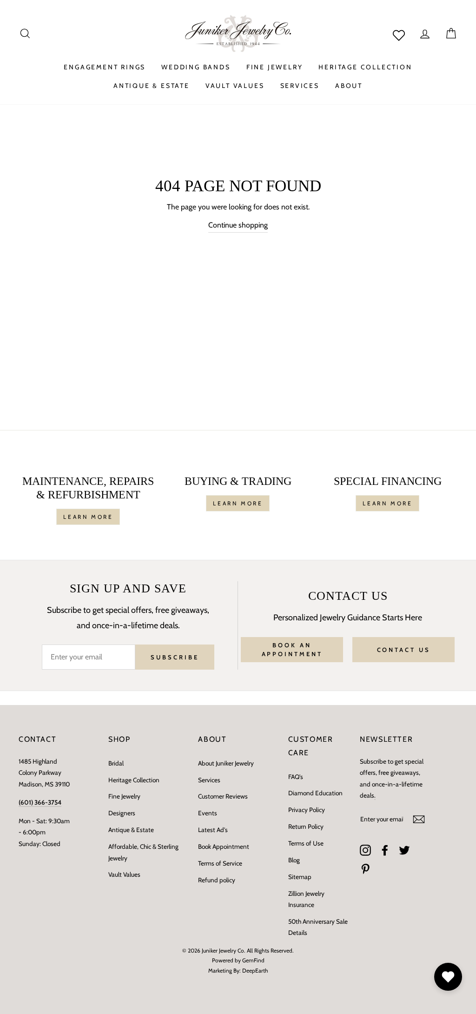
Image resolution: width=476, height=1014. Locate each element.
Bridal (116, 763)
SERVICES (299, 85)
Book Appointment (223, 846)
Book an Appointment (292, 649)
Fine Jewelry (124, 796)
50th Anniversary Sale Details (318, 927)
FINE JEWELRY (274, 67)
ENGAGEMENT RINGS (104, 67)
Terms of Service (220, 863)
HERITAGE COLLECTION (365, 67)
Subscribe (174, 657)
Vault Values (124, 874)
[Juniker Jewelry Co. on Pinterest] (365, 869)
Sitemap (299, 876)
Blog (294, 860)
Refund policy (216, 880)
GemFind (253, 960)
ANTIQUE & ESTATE (151, 85)
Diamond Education (315, 793)
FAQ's (295, 776)
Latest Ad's (213, 829)
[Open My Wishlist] (448, 977)
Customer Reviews (223, 796)
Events (207, 813)
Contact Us (403, 649)
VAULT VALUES (234, 85)
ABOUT (349, 85)
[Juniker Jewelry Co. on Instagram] (365, 850)
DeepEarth (255, 970)
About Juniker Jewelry (226, 763)
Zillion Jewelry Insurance (306, 899)
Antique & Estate (131, 829)
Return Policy (306, 826)
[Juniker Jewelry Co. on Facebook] (384, 850)
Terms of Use (306, 843)
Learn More (88, 516)
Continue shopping (238, 225)
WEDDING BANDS (195, 67)
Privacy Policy (306, 809)
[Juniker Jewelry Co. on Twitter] (404, 850)
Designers (121, 813)
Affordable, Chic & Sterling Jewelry (143, 852)
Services (209, 780)
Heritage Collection (133, 780)
